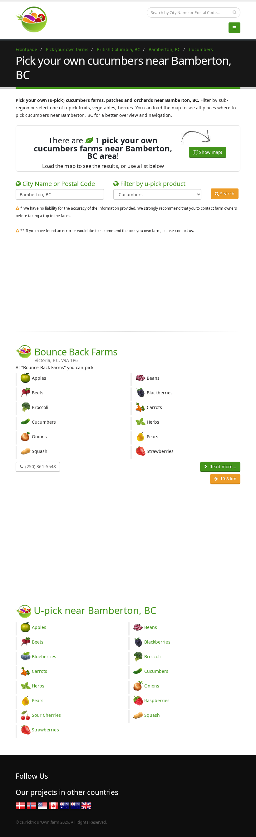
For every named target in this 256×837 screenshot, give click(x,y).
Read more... (222, 466)
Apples (39, 627)
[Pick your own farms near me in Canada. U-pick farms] (35, 19)
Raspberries (157, 700)
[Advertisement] (128, 281)
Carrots (39, 671)
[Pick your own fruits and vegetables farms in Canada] (53, 805)
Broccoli (152, 656)
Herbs (38, 686)
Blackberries (157, 642)
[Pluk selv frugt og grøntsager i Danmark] (21, 805)
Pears (37, 700)
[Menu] (234, 27)
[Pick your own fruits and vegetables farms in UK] (86, 805)
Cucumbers (156, 671)
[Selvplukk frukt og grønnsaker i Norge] (32, 805)
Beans (150, 627)
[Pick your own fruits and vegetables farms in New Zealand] (75, 805)
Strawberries (45, 730)
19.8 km (227, 479)
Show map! (210, 152)
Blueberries (44, 656)
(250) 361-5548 (40, 466)
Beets (37, 642)
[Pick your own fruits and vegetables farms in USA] (42, 805)
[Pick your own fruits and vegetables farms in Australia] (64, 805)
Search (226, 194)
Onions (151, 686)
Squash (152, 715)
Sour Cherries (46, 715)
